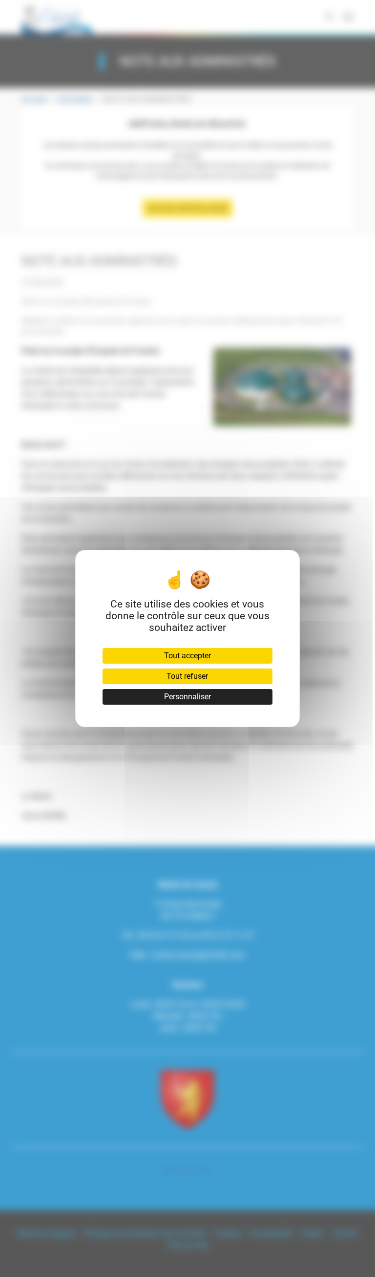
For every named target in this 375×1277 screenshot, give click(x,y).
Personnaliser (187, 696)
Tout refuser (187, 676)
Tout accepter (187, 655)
